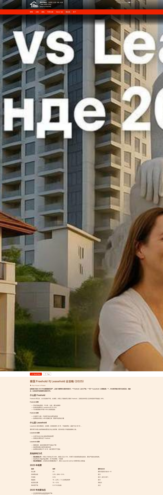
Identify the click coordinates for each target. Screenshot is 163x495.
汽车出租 (50, 12)
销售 (31, 12)
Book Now (37, 374)
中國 (129, 2)
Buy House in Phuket (39, 385)
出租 (37, 12)
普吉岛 (68, 12)
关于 (74, 12)
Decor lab (59, 12)
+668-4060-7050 (45, 4)
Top (48, 374)
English (119, 2)
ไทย (132, 2)
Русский (124, 2)
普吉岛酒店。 (44, 2)
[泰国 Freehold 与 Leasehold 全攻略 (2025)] (81, 19)
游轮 (42, 12)
